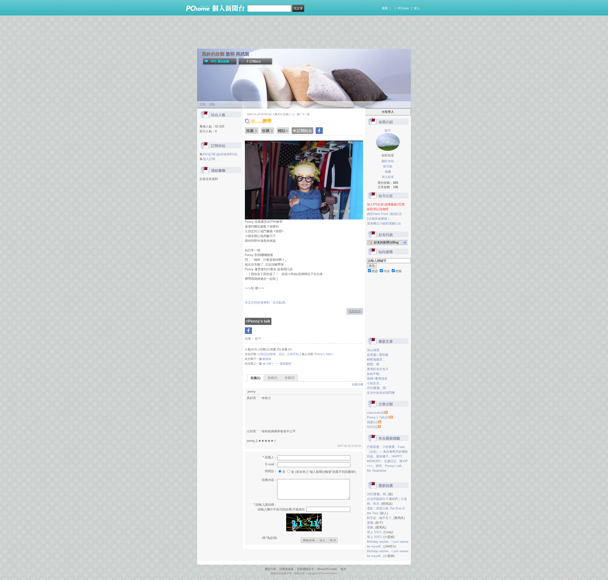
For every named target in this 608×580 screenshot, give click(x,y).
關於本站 (388, 161)
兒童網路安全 (305, 569)
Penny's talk (393, 466)
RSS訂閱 (209, 154)
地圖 (388, 171)
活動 (212, 104)
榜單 (379, 466)
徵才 (343, 569)
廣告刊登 (270, 569)
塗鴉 (370, 522)
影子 (257, 338)
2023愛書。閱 (376, 388)
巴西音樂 (373, 447)
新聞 (385, 8)
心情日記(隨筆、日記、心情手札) (278, 354)
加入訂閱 (209, 159)
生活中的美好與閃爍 (381, 393)
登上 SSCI (374, 532)
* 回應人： (270, 457)
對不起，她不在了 (379, 518)
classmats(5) (376, 412)
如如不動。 (374, 374)
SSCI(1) (372, 427)
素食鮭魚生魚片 (378, 369)
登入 (417, 8)
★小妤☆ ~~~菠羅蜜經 (277, 363)
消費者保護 (286, 569)
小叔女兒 (373, 383)
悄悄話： (271, 471)
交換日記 (390, 461)
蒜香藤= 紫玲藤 (377, 355)
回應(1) (255, 378)
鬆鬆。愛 (373, 364)
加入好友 (388, 177)
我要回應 (357, 384)
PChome (403, 8)
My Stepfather (376, 470)
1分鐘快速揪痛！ (378, 218)
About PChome (327, 569)
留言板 (387, 166)
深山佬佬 (373, 350)
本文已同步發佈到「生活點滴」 (266, 302)
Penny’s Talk (322, 354)
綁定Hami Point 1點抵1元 (384, 214)
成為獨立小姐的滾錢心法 (384, 223)
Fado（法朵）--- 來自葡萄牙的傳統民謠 (387, 451)
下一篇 (306, 114)
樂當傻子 (382, 456)
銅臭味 (267, 359)
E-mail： (271, 464)
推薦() (272, 378)
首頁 (203, 104)
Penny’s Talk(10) (378, 417)
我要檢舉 (355, 311)
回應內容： (269, 480)
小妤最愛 (388, 447)
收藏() (289, 378)
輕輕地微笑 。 (376, 359)
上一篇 (296, 114)
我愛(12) (372, 422)
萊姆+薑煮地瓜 (377, 378)
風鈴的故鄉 (213, 54)
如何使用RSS (226, 154)
